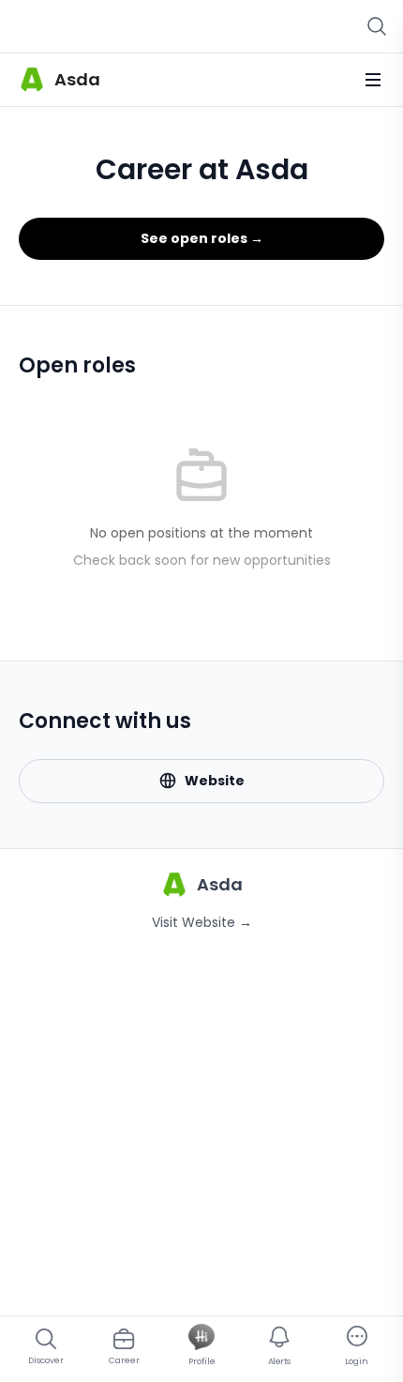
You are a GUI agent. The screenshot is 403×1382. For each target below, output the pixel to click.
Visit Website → (202, 922)
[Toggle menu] (373, 80)
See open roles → (202, 238)
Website (215, 780)
